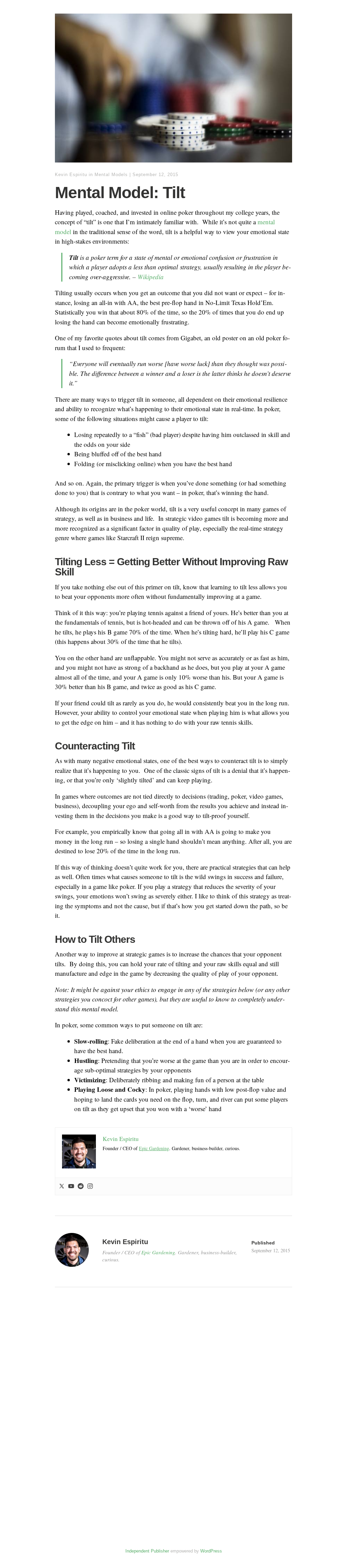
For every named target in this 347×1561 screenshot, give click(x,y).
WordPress (211, 1551)
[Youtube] (71, 1186)
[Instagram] (90, 1186)
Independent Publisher (147, 1551)
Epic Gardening (154, 1148)
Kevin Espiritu (71, 174)
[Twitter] (62, 1186)
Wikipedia (151, 276)
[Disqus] (173, 1413)
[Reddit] (81, 1186)
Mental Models (111, 174)
